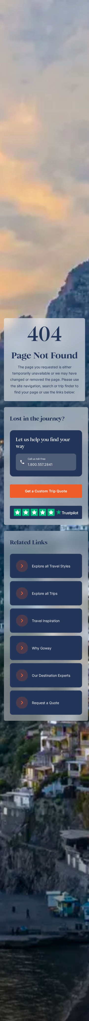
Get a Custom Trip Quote (46, 491)
